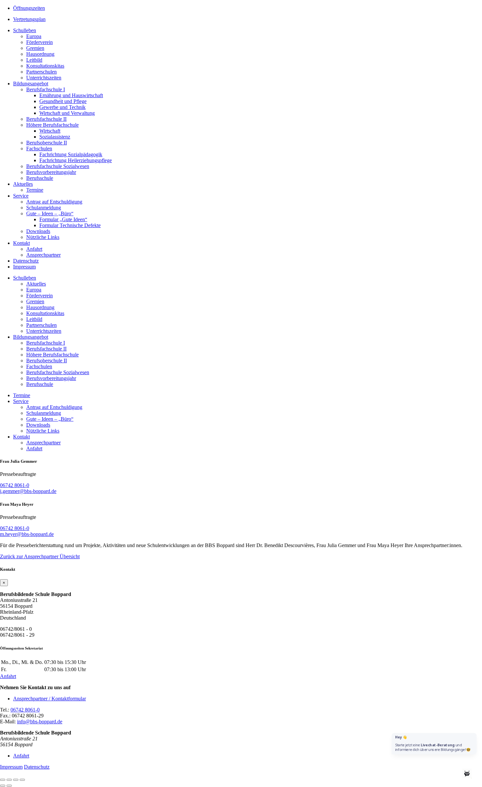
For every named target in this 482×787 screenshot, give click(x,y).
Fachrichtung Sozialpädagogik (70, 154)
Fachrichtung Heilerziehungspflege (75, 160)
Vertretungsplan (29, 19)
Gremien (35, 48)
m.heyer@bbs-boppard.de (27, 534)
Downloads (38, 231)
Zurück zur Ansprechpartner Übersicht (40, 556)
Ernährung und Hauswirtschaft (71, 95)
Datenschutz (26, 261)
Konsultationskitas (45, 66)
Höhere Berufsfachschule (52, 125)
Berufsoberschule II (46, 142)
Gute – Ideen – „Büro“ (49, 213)
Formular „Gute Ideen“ (63, 219)
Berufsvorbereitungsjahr (51, 172)
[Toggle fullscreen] (15, 780)
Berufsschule (39, 178)
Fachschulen (39, 148)
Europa (33, 36)
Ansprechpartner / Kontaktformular (49, 698)
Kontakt (21, 243)
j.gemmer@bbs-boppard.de (28, 491)
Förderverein (39, 42)
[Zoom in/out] (22, 780)
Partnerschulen (41, 71)
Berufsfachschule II (46, 119)
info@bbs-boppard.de (39, 721)
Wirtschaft (49, 131)
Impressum (24, 266)
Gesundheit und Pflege (63, 101)
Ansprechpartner (43, 255)
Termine (34, 190)
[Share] (9, 780)
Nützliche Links (42, 237)
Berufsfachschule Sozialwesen (57, 166)
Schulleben (24, 30)
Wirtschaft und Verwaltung (67, 113)
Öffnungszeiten (29, 8)
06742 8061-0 (14, 485)
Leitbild (34, 60)
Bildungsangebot (30, 83)
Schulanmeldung (43, 207)
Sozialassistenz (54, 136)
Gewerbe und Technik (62, 107)
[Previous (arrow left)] (2, 786)
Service (21, 196)
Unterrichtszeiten (43, 77)
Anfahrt (34, 249)
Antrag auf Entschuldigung (54, 201)
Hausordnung (40, 54)
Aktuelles (23, 184)
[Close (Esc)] (2, 780)
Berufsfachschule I (45, 89)
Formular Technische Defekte (70, 225)
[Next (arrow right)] (9, 786)
